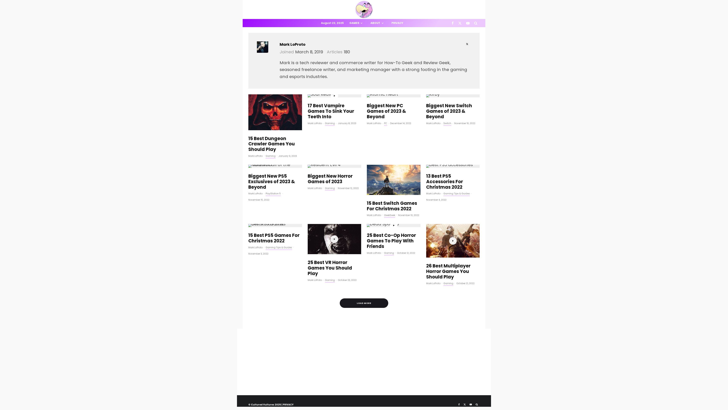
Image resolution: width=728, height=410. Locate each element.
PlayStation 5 (273, 193)
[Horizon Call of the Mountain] (275, 166)
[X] (460, 23)
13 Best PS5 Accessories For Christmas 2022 (444, 181)
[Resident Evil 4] (334, 166)
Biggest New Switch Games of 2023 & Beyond (449, 111)
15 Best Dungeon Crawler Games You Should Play (271, 144)
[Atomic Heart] (393, 95)
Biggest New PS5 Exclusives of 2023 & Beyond (271, 181)
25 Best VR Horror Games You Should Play (330, 268)
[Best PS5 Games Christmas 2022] (275, 225)
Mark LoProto (292, 44)
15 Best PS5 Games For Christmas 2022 (274, 238)
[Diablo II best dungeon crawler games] (275, 112)
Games (354, 23)
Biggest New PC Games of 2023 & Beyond (386, 111)
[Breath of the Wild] (393, 180)
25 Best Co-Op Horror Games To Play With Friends (391, 241)
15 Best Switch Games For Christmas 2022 (392, 206)
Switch (447, 123)
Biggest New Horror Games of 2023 (330, 178)
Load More (364, 303)
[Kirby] (453, 95)
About (375, 23)
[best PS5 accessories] (453, 166)
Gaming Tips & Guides (456, 193)
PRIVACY (288, 404)
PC (385, 123)
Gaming (270, 156)
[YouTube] (468, 23)
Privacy (397, 23)
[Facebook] (452, 23)
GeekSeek (389, 215)
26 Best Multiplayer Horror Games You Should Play (448, 271)
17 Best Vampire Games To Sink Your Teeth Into (331, 111)
